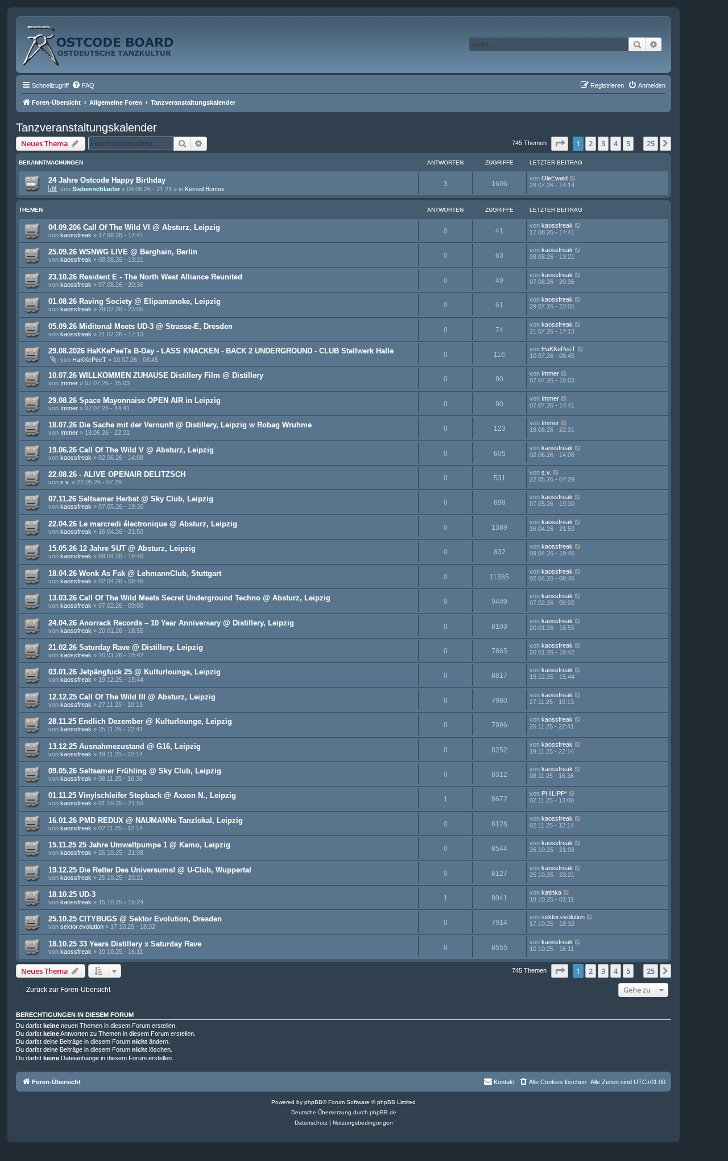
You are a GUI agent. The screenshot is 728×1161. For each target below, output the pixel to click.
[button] (559, 143)
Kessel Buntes (205, 189)
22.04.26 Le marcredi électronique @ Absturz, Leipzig (142, 524)
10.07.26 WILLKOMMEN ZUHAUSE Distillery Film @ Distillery (155, 375)
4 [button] (616, 143)
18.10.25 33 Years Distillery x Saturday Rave (124, 944)
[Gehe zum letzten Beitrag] (573, 178)
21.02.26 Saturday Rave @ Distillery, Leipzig (125, 647)
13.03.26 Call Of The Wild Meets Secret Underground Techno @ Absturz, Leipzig (189, 598)
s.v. (65, 482)
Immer (69, 383)
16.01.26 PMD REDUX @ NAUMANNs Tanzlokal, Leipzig (145, 820)
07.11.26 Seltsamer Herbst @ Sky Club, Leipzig (130, 499)
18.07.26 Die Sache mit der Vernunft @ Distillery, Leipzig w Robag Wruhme (180, 425)
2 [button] (591, 143)
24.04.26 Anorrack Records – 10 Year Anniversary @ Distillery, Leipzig (171, 623)
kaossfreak (76, 235)
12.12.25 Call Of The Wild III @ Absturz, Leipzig (132, 697)
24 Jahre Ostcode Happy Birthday (107, 180)
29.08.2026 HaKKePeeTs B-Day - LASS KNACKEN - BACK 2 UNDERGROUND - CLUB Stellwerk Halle (221, 351)
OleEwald (554, 178)
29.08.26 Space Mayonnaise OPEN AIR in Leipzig (134, 400)
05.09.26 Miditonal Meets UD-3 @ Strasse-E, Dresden (140, 326)
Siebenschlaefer (96, 189)
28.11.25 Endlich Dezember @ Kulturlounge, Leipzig (140, 721)
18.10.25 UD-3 (72, 894)
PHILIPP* (554, 793)
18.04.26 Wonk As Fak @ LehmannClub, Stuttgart (134, 573)
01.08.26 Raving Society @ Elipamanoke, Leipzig (134, 301)
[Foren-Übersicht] (110, 41)
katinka (551, 892)
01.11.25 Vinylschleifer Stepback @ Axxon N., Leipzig (142, 795)
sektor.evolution (82, 926)
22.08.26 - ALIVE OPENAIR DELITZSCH (116, 474)
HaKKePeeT (89, 359)
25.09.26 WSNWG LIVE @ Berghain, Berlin (122, 252)
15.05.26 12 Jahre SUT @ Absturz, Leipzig (122, 548)
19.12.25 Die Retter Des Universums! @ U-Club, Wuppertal (149, 870)
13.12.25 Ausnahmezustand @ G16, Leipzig (124, 746)
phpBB (313, 1102)
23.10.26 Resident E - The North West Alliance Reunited (145, 277)
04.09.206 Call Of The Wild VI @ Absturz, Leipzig (134, 227)
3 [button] (603, 143)
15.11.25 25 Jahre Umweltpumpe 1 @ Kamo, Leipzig (139, 845)
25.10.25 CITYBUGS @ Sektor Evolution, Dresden (135, 919)
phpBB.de (383, 1112)
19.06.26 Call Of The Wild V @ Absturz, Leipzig (131, 450)
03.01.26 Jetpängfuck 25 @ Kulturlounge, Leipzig (134, 672)
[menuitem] (83, 85)
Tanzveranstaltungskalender (86, 127)
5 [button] (628, 143)
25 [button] (651, 143)
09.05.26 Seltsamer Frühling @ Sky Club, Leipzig (134, 771)
